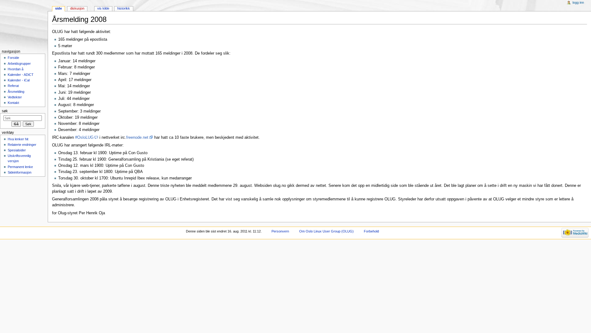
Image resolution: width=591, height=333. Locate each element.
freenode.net (137, 137)
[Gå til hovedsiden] (24, 24)
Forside (13, 58)
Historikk (123, 8)
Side (58, 8)
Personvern (280, 231)
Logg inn (578, 2)
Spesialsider (17, 150)
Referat (13, 86)
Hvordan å (15, 69)
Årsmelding (16, 91)
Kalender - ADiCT (21, 74)
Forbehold (371, 231)
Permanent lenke (20, 167)
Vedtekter (15, 97)
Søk (5, 111)
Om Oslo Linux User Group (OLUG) (326, 231)
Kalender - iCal (19, 80)
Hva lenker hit (18, 139)
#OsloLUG (84, 137)
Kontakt (13, 103)
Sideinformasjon (19, 172)
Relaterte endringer (22, 144)
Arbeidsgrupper (19, 63)
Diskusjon (77, 8)
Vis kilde (103, 8)
